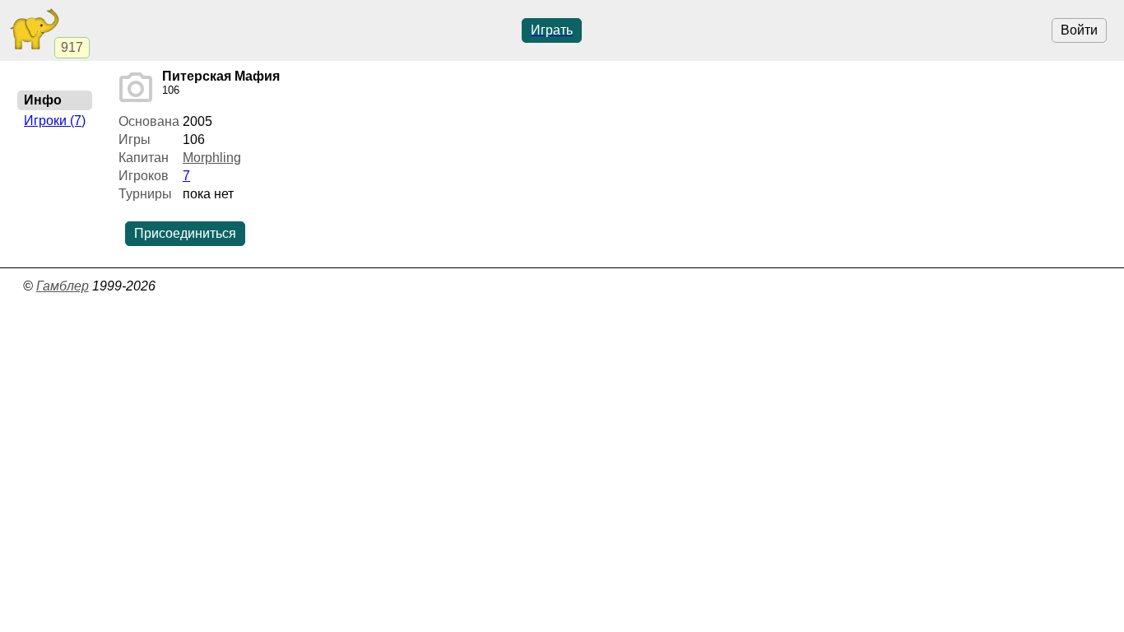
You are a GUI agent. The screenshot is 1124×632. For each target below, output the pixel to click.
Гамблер (62, 286)
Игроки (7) (55, 121)
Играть (552, 30)
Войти (1079, 30)
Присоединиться (185, 233)
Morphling (212, 158)
